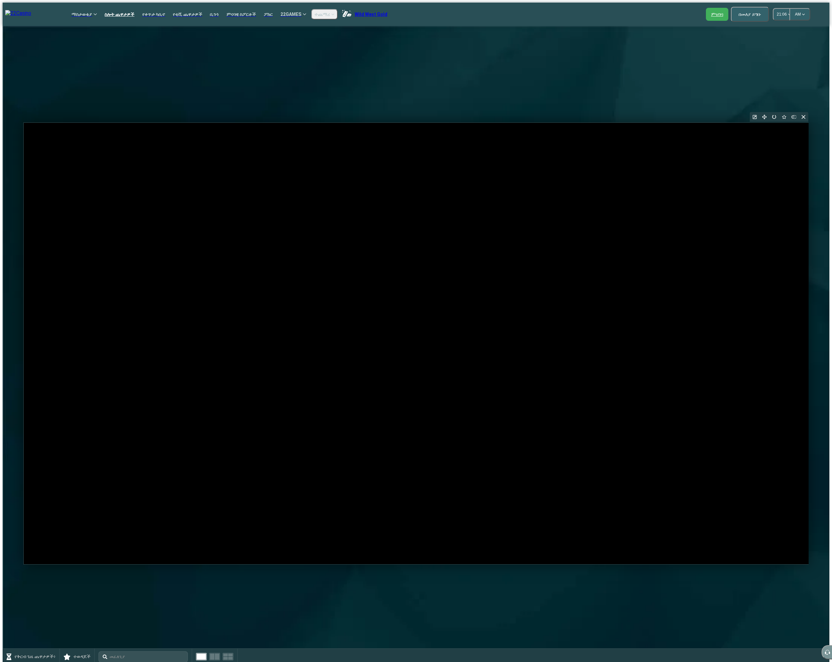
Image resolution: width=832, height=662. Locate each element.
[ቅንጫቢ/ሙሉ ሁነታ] (794, 117)
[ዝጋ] (803, 117)
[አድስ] (774, 117)
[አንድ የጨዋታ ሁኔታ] (201, 656)
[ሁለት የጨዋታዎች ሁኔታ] (214, 656)
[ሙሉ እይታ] (764, 117)
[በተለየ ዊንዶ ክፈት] (755, 117)
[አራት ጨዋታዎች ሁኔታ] (228, 656)
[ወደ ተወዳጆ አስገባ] (784, 117)
